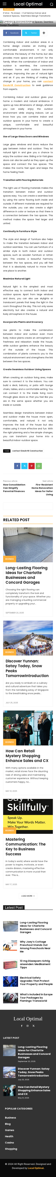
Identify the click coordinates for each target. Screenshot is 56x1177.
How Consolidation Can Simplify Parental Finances (14, 488)
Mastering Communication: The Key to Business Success (26, 847)
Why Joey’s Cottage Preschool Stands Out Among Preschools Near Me (35, 946)
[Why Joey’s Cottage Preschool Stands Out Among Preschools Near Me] (10, 945)
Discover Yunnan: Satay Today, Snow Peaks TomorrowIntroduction (27, 668)
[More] (44, 33)
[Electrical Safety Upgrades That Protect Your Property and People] (10, 981)
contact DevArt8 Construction (27, 450)
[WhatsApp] (39, 466)
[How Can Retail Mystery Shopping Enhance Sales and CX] (28, 728)
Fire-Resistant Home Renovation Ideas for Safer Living (42, 489)
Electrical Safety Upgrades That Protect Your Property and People (36, 981)
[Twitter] (24, 466)
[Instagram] (27, 1026)
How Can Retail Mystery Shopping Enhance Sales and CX (27, 755)
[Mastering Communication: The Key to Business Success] (28, 816)
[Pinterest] (31, 466)
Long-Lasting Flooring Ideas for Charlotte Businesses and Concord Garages (27, 575)
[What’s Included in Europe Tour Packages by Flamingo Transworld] (10, 998)
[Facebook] (17, 466)
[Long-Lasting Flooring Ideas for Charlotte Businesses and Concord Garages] (28, 544)
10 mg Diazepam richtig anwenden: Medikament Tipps (35, 964)
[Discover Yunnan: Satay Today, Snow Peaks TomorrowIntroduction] (28, 638)
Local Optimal (36, 1168)
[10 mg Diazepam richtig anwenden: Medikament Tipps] (10, 964)
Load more (27, 896)
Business (8, 9)
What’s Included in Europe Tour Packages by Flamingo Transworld (36, 998)
